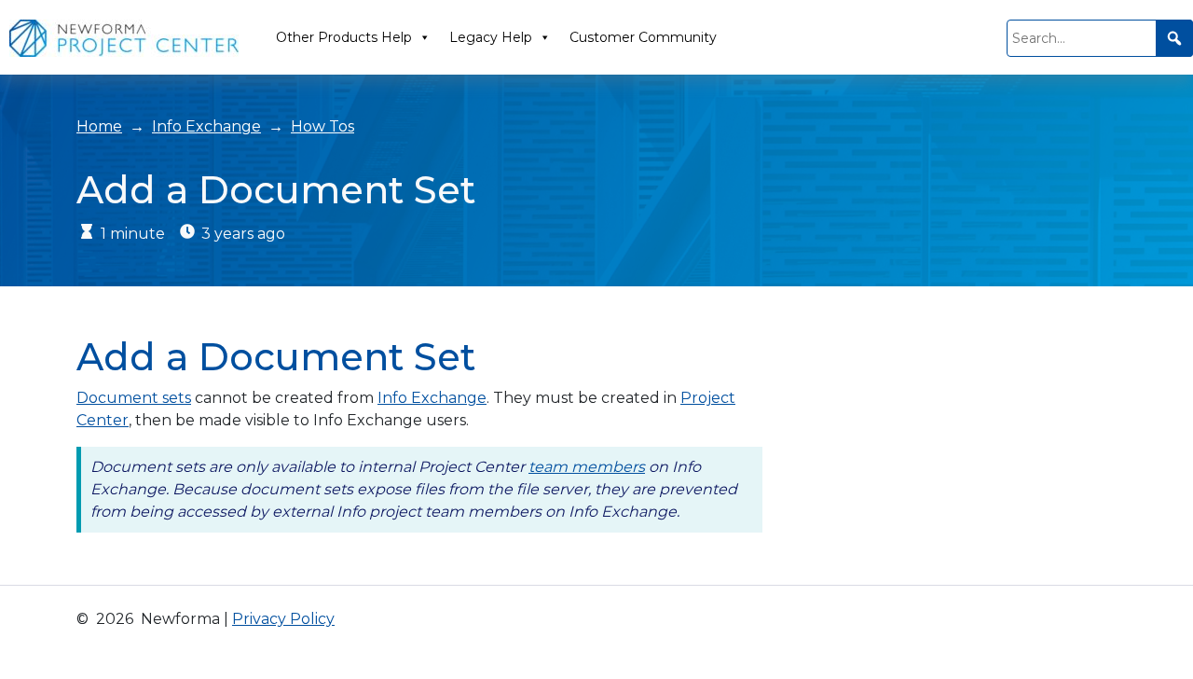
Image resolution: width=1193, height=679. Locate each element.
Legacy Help (490, 37)
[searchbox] (1100, 38)
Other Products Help (344, 37)
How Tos (322, 126)
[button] (1174, 38)
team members (586, 467)
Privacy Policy (283, 619)
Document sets (133, 398)
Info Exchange (206, 126)
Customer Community (643, 37)
